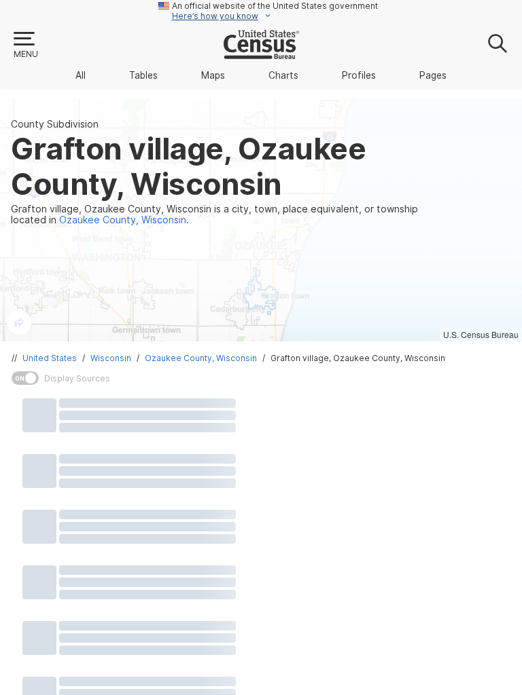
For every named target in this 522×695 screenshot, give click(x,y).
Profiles (359, 75)
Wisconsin (110, 358)
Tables (143, 75)
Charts (283, 75)
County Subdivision (55, 124)
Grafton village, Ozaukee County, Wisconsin (358, 358)
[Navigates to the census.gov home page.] (261, 53)
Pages (433, 75)
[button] (25, 45)
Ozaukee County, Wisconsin (201, 358)
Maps (213, 75)
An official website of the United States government (275, 6)
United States (49, 358)
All (80, 75)
